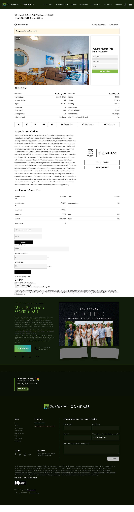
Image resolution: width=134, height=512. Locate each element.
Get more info (104, 71)
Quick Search (48, 4)
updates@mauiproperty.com (45, 426)
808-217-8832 (44, 349)
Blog (15, 436)
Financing (17, 441)
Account (125, 4)
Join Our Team (19, 428)
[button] (18, 68)
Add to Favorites (23, 24)
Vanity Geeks (31, 490)
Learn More (23, 349)
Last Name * (96, 424)
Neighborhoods (62, 4)
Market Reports (19, 433)
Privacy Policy (34, 493)
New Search (113, 25)
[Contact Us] (102, 167)
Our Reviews (18, 430)
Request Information (99, 25)
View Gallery (22, 88)
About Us (119, 4)
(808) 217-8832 (102, 162)
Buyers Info (84, 4)
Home (16, 423)
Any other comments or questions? (76, 443)
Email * (66, 434)
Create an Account (67, 384)
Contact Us (108, 4)
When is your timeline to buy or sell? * (105, 434)
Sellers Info (96, 4)
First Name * (68, 424)
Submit (113, 458)
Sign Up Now (22, 389)
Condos (74, 4)
